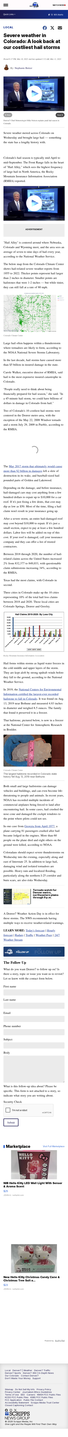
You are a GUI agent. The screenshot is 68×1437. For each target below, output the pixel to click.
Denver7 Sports (13, 1373)
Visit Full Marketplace (54, 1146)
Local (8, 27)
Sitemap (9, 1389)
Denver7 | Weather (22, 1370)
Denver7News (7, 1410)
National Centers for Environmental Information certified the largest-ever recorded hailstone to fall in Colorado (32, 694)
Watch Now (58, 5)
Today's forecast (35, 930)
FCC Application (13, 1400)
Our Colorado (12, 1375)
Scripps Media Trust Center (45, 1402)
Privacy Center (12, 1392)
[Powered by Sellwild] (60, 1341)
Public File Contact (33, 1400)
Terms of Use (12, 1394)
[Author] (6, 69)
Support (37, 1378)
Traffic (29, 935)
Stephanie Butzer (23, 68)
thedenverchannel (12, 1410)
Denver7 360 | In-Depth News (38, 1373)
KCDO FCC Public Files (16, 1397)
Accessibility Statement (17, 1402)
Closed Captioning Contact (19, 1405)
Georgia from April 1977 (39, 826)
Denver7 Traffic (42, 1370)
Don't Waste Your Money (18, 1378)
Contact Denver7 (30, 1375)
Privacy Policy (44, 1389)
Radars (19, 935)
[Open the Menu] (5, 5)
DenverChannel (16, 1410)
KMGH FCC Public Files (49, 1394)
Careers (31, 1394)
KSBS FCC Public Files (41, 1397)
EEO (23, 1394)
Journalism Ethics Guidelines (37, 1392)
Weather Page (44, 935)
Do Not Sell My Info (25, 1389)
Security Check (12, 1102)
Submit (11, 1122)
